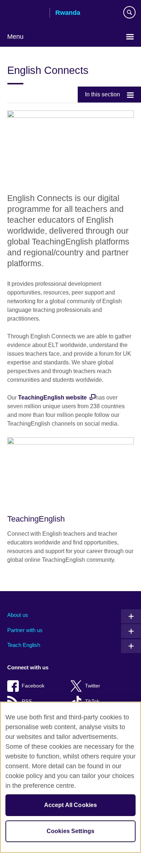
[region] (70, 777)
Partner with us (25, 630)
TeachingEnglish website (53, 397)
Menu (15, 36)
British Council (25, 13)
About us (17, 615)
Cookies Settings (71, 831)
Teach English (23, 645)
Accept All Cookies (70, 805)
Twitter (92, 686)
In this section (102, 94)
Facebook (33, 686)
